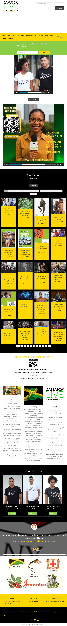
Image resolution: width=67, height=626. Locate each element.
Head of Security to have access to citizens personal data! (25, 304)
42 (40, 345)
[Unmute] (48, 92)
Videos (13, 35)
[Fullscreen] (51, 92)
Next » (49, 345)
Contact (4, 38)
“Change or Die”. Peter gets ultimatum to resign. (42, 248)
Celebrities (40, 35)
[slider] (32, 92)
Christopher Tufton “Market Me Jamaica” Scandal (58, 306)
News (8, 35)
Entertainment (20, 35)
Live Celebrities (24, 191)
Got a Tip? (10, 38)
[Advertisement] (33, 23)
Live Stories (58, 191)
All (6, 191)
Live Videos (33, 194)
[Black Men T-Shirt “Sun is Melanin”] (12, 489)
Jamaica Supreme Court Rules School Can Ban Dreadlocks (42, 278)
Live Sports (50, 191)
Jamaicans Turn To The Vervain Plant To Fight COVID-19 (25, 213)
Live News (43, 191)
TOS (5, 615)
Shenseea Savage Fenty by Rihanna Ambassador (8, 252)
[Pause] (16, 92)
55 (46, 345)
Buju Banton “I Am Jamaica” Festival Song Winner (8, 311)
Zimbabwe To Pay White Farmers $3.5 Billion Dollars (58, 277)
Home (3, 35)
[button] (44, 52)
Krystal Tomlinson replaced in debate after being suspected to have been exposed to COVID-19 (9, 279)
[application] (33, 74)
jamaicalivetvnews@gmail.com (56, 601)
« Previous (18, 345)
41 (37, 345)
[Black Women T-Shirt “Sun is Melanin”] (52, 489)
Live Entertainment (34, 191)
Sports (46, 35)
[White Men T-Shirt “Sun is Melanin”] (32, 489)
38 (28, 345)
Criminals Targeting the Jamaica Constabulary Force (25, 252)
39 (31, 345)
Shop (51, 35)
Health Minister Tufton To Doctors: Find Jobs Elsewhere (9, 333)
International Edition (31, 35)
